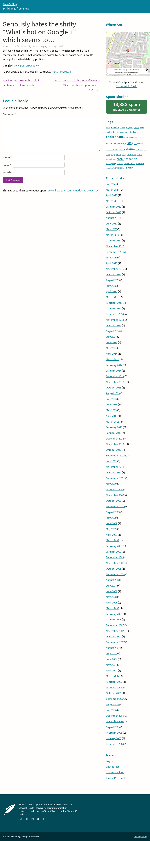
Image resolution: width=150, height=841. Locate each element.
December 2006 (115, 687)
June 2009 (111, 523)
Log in (109, 761)
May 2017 (111, 229)
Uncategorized (55, 46)
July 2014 (111, 336)
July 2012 (111, 461)
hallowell (140, 144)
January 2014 (113, 370)
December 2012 (115, 438)
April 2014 (111, 353)
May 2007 (111, 664)
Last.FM (122, 150)
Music (108, 155)
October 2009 (113, 500)
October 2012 (113, 449)
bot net (116, 132)
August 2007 (113, 648)
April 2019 (111, 195)
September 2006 (115, 698)
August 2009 (113, 512)
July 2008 (111, 585)
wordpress (118, 167)
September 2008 (115, 574)
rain (129, 154)
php (112, 154)
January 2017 (113, 240)
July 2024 (111, 184)
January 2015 (113, 308)
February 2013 (114, 427)
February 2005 (114, 732)
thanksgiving (111, 164)
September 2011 (115, 478)
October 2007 (113, 636)
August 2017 (113, 218)
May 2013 (111, 410)
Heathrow (109, 150)
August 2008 (113, 580)
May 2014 (111, 348)
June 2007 (111, 659)
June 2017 (111, 223)
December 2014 (115, 314)
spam (120, 159)
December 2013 (115, 376)
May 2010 (111, 483)
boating (109, 132)
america (115, 127)
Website (7, 172)
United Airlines (129, 164)
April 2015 (111, 291)
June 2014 (111, 342)
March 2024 (112, 189)
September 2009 (115, 506)
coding (125, 137)
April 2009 (111, 534)
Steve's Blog (10, 4)
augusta (129, 127)
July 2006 (111, 710)
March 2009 (112, 540)
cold (130, 137)
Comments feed (115, 772)
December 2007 (115, 625)
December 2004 (115, 744)
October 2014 (113, 325)
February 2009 (114, 546)
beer (136, 127)
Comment (9, 114)
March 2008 (112, 608)
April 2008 (111, 602)
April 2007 (111, 670)
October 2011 (113, 472)
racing (124, 155)
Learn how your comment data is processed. (73, 190)
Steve (34, 46)
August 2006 (113, 704)
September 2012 (115, 455)
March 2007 (112, 676)
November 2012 (115, 444)
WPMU (130, 168)
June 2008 (111, 591)
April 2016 (111, 263)
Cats (130, 132)
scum (139, 154)
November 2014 (115, 319)
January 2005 (113, 738)
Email (7, 165)
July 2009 (111, 517)
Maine (130, 149)
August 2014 (113, 331)
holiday (115, 150)
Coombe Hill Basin (126, 86)
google (130, 142)
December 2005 (115, 715)
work (125, 168)
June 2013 (111, 404)
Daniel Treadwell (61, 72)
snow (114, 159)
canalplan (123, 132)
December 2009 (115, 489)
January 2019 (113, 206)
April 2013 (111, 416)
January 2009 (113, 551)
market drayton (140, 150)
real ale (133, 155)
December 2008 (115, 557)
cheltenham (114, 136)
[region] (128, 54)
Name (7, 157)
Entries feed (113, 766)
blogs (142, 128)
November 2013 (115, 382)
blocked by (130, 108)
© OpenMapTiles (130, 69)
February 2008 (114, 614)
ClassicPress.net (115, 778)
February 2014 (114, 365)
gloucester (120, 144)
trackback (120, 164)
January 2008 (113, 619)
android (122, 128)
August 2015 (113, 280)
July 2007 (111, 653)
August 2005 (113, 727)
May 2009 (111, 529)
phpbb (118, 154)
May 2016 (111, 257)
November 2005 (115, 721)
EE (110, 143)
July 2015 (111, 285)
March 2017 (112, 234)
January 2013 (113, 433)
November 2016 (115, 246)
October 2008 (113, 568)
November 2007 (115, 631)
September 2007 (115, 642)
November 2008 (115, 563)
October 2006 (113, 693)
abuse (108, 128)
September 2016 (115, 252)
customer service (139, 137)
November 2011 (115, 466)
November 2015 (115, 269)
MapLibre (118, 69)
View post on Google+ (26, 65)
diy (107, 144)
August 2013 (113, 393)
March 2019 (112, 201)
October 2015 (113, 274)
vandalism (140, 164)
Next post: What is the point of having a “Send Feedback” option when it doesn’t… (77, 85)
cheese (135, 132)
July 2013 (111, 399)
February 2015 (114, 302)
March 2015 (112, 297)
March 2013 (112, 421)
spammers (130, 159)
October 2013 (113, 387)
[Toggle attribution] (146, 69)
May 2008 (111, 597)
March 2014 (112, 359)
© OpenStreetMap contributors (127, 71)
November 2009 (115, 495)
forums (113, 144)
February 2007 (114, 681)
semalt (109, 159)
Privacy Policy (140, 836)
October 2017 (113, 212)
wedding (109, 168)
